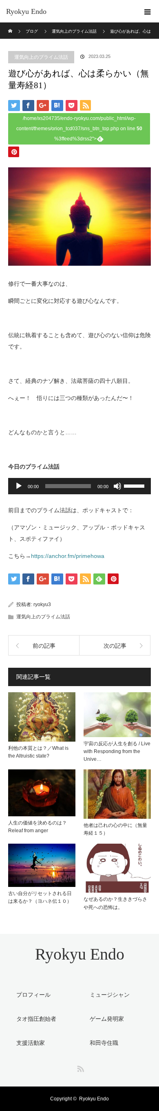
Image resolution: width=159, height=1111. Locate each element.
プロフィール (33, 994)
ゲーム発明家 (107, 1018)
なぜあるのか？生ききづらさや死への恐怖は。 (115, 903)
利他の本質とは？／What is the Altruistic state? (38, 752)
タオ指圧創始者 (36, 1018)
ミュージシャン (110, 994)
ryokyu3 (42, 604)
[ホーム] (10, 25)
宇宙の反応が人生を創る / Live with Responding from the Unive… (117, 751)
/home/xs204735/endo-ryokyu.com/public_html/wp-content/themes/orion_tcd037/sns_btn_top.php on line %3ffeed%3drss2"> (79, 129)
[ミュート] (117, 486)
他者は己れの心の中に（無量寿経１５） (115, 829)
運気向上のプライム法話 (41, 57)
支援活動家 (30, 1043)
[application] (79, 486)
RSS (79, 1067)
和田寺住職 (104, 1043)
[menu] (147, 11)
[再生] (19, 486)
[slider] (135, 485)
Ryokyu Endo (26, 11)
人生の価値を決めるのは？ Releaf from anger (40, 826)
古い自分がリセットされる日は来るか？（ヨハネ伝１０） (40, 897)
